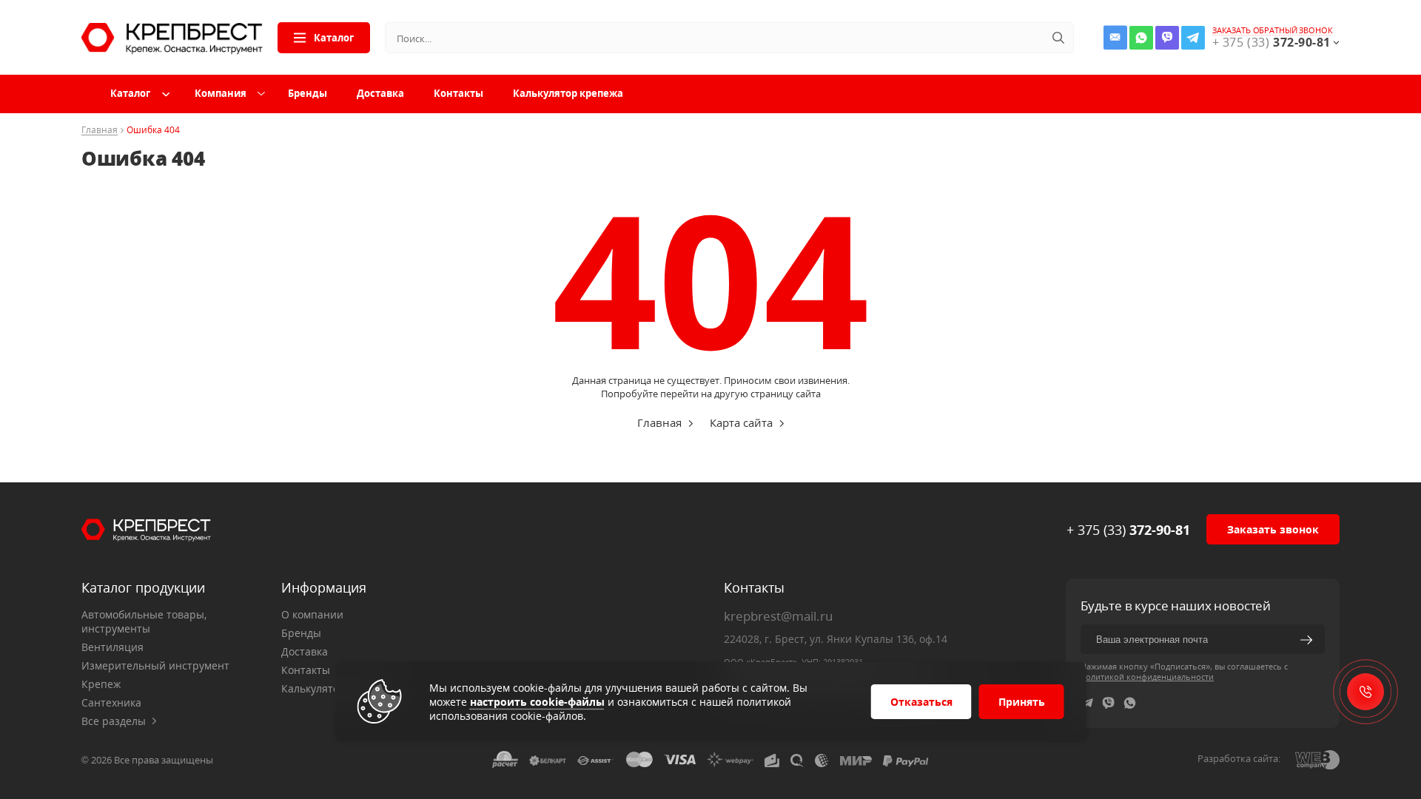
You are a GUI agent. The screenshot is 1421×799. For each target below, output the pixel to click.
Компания (220, 93)
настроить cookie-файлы (537, 702)
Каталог (334, 37)
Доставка (380, 93)
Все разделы (113, 721)
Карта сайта (741, 422)
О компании (312, 614)
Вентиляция (112, 647)
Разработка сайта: (1238, 758)
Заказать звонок (1273, 529)
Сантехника (111, 702)
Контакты (458, 93)
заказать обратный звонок (1272, 30)
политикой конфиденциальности (1147, 676)
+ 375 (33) (1128, 530)
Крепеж (101, 684)
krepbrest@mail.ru (778, 615)
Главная (99, 130)
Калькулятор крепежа (568, 93)
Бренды (307, 93)
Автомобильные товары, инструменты (143, 621)
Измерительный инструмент (155, 665)
